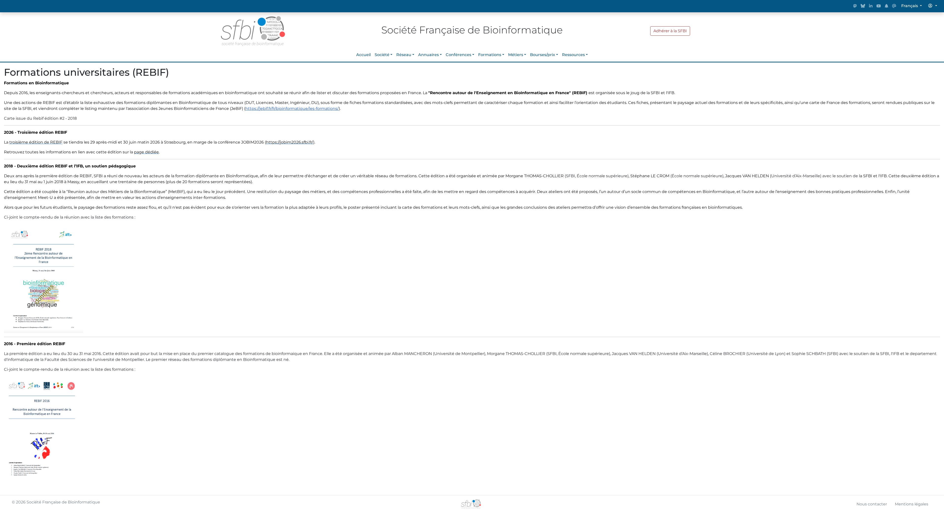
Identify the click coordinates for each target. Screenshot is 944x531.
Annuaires (428, 54)
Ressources (573, 54)
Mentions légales (911, 504)
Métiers (515, 54)
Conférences (458, 54)
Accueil (363, 54)
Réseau (403, 54)
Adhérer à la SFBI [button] (670, 31)
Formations (489, 54)
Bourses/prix (542, 54)
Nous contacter (871, 504)
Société (382, 54)
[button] (932, 6)
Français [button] (910, 5)
